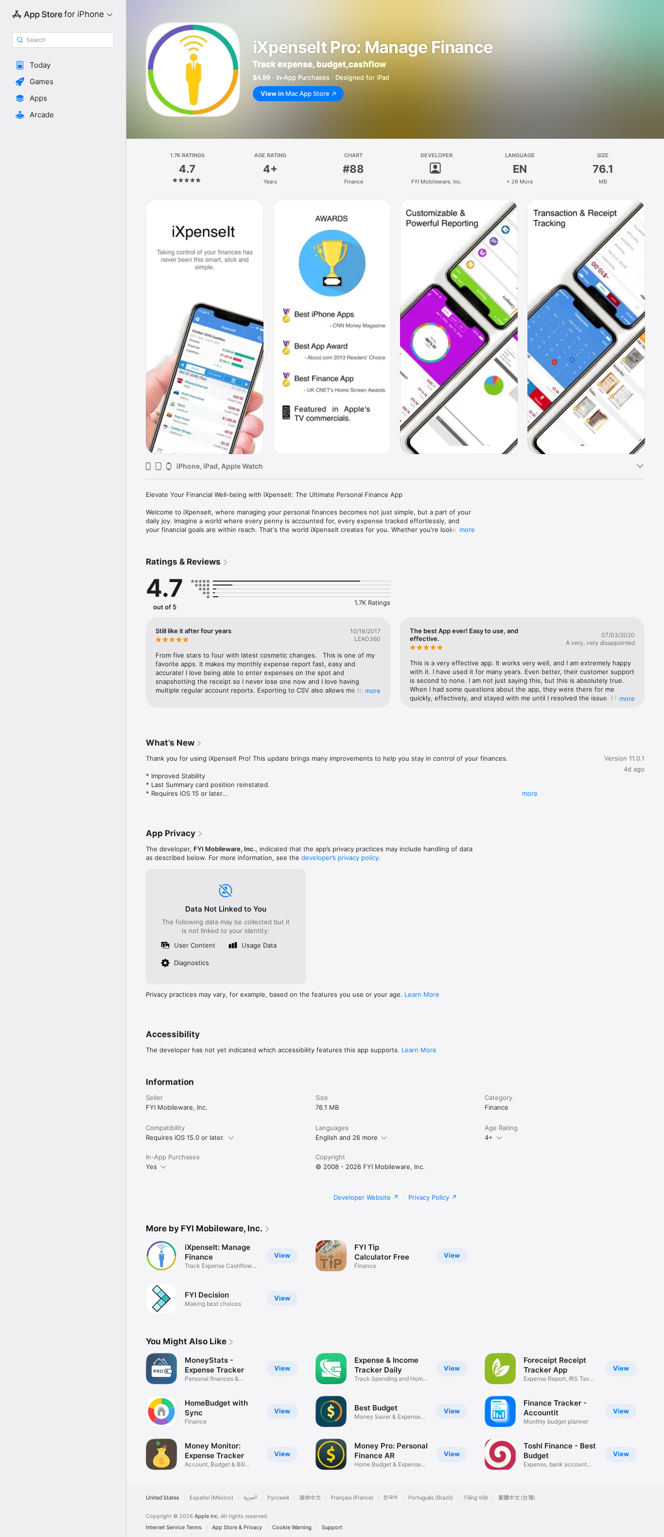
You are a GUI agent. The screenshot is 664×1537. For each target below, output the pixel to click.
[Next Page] (654, 326)
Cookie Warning (292, 1527)
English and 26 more (346, 1137)
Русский (278, 1497)
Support (332, 1527)
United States (162, 1497)
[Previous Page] (136, 326)
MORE (373, 691)
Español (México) (211, 1497)
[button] (63, 65)
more (467, 529)
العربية (250, 1497)
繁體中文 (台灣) (516, 1497)
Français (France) (352, 1497)
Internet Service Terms (174, 1527)
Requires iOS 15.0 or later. (185, 1137)
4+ (489, 1137)
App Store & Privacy (237, 1527)
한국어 (391, 1497)
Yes (151, 1167)
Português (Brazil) (430, 1497)
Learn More (421, 994)
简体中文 (310, 1497)
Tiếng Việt (475, 1497)
